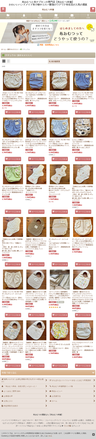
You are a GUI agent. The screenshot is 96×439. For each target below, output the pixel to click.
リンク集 (67, 426)
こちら (49, 436)
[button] (3, 9)
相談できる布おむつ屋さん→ (42, 21)
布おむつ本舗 (48, 9)
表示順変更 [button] (55, 61)
